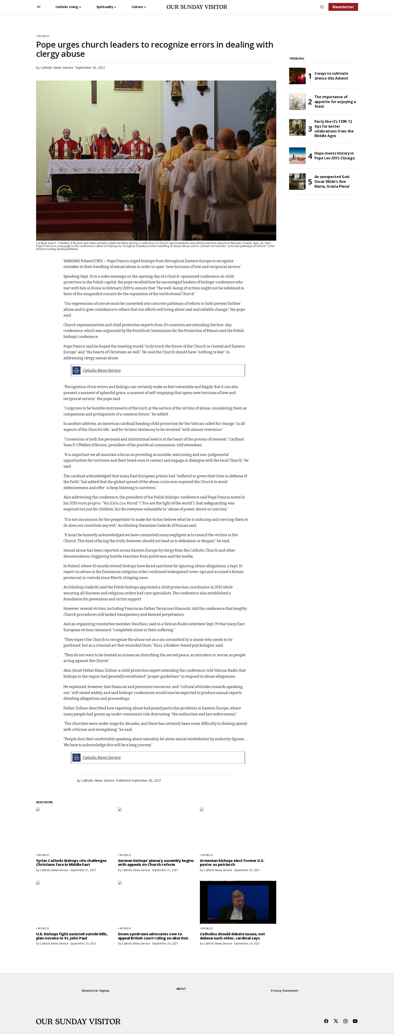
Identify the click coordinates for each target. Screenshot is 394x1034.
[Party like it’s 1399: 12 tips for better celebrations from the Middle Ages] (297, 127)
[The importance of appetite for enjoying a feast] (297, 101)
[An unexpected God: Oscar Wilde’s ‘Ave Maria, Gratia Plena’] (297, 181)
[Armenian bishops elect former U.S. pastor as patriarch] (238, 828)
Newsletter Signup (95, 991)
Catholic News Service (102, 370)
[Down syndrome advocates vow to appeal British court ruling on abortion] (156, 902)
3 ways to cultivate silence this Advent (331, 76)
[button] (39, 7)
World (43, 36)
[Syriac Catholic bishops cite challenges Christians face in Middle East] (74, 828)
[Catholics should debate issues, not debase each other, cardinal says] (238, 902)
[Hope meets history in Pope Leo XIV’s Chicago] (297, 155)
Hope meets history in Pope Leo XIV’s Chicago (334, 156)
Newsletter (343, 6)
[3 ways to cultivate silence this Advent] (297, 76)
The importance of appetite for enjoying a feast (335, 101)
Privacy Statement (284, 991)
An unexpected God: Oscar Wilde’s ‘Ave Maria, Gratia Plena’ (332, 181)
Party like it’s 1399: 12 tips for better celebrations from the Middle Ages (334, 128)
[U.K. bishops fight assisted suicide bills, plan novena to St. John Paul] (74, 902)
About (181, 989)
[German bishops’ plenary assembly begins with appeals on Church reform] (156, 828)
